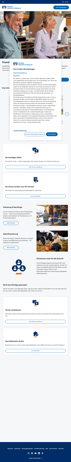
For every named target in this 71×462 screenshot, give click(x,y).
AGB (47, 448)
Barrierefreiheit (53, 448)
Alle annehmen (52, 134)
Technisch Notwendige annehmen (34, 134)
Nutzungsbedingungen (27, 448)
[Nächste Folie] (67, 114)
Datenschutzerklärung (20, 73)
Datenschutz (17, 448)
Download (61, 448)
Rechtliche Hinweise (39, 448)
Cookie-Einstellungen (20, 130)
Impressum (10, 448)
